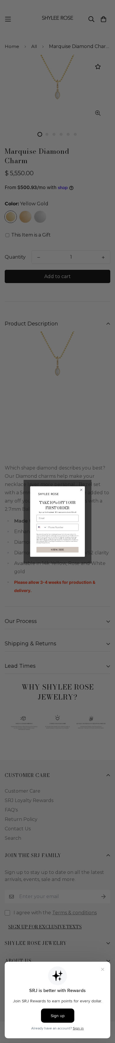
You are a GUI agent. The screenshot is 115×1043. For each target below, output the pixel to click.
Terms (48, 542)
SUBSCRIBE (57, 549)
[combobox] (42, 527)
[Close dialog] (81, 489)
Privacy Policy (41, 542)
